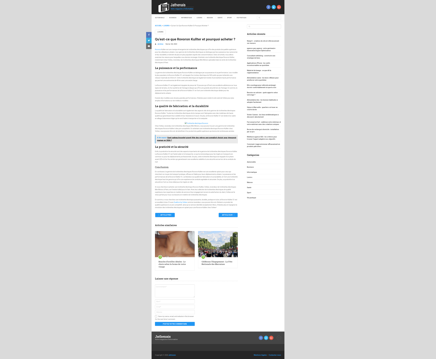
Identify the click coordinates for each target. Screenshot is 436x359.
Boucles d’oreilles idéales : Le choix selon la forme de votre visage (172, 264)
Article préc (165, 215)
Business (172, 17)
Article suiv (227, 215)
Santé (220, 17)
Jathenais (163, 336)
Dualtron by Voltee (180, 202)
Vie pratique (241, 17)
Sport (229, 17)
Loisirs (199, 17)
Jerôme (160, 44)
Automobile (159, 17)
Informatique (186, 17)
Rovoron (158, 49)
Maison (210, 17)
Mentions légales (260, 355)
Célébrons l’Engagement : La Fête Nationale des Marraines (217, 262)
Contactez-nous (275, 355)
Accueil (158, 26)
